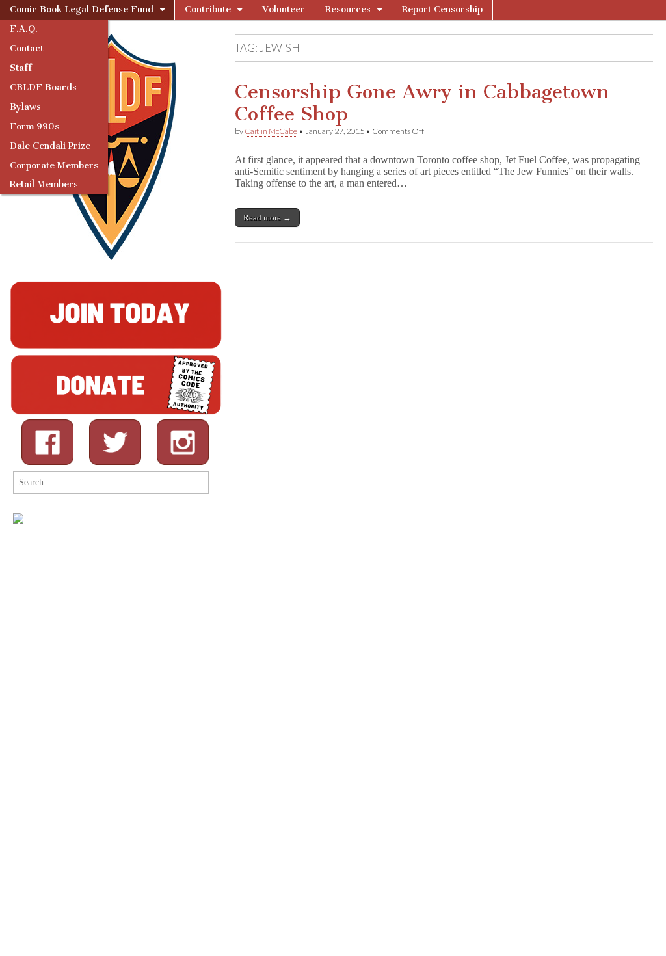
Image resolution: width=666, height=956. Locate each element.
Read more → (267, 217)
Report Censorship (442, 9)
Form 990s (34, 126)
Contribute (208, 9)
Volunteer (283, 9)
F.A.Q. (24, 28)
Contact (27, 48)
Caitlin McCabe (271, 131)
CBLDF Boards (43, 87)
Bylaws (25, 107)
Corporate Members (54, 165)
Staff (21, 67)
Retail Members (44, 184)
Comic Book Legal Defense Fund (81, 9)
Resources (348, 9)
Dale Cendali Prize (50, 146)
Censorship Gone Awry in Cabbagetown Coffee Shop (422, 103)
